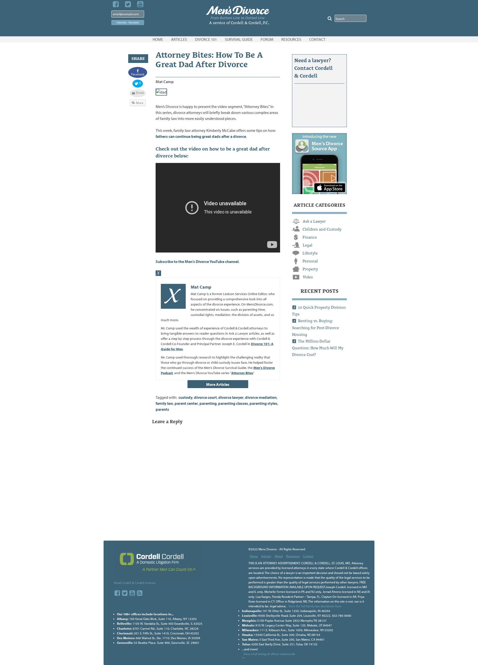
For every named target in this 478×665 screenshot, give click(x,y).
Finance (309, 237)
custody (185, 397)
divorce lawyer (230, 397)
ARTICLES (179, 39)
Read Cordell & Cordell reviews (135, 583)
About (279, 556)
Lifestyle (310, 253)
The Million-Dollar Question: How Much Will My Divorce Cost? (317, 348)
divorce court (205, 397)
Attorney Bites (242, 373)
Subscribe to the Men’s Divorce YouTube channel (197, 261)
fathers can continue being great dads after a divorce (201, 136)
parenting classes (233, 403)
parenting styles (263, 403)
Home (254, 556)
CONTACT (317, 39)
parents (162, 409)
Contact (308, 556)
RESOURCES (291, 39)
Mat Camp (165, 81)
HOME (158, 39)
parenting (208, 403)
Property (310, 269)
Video (308, 277)
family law (164, 403)
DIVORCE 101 (206, 39)
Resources (293, 556)
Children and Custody (321, 229)
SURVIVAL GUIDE (239, 39)
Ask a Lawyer (314, 221)
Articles (266, 556)
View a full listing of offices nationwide (269, 654)
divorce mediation (261, 397)
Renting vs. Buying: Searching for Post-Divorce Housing (315, 327)
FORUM (267, 39)
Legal (307, 245)
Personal (310, 261)
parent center (186, 403)
